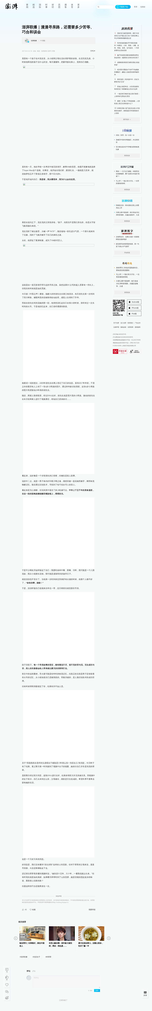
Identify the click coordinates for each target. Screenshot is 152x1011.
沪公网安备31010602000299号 (123, 337)
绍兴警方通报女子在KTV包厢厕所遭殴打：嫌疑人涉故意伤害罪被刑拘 (126, 72)
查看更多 (127, 155)
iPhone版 (135, 308)
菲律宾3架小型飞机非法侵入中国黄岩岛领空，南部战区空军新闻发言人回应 (127, 110)
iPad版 (134, 314)
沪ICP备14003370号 (119, 334)
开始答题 (127, 252)
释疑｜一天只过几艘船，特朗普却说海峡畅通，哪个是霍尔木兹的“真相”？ (128, 173)
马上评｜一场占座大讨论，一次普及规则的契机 (127, 182)
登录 (135, 7)
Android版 (135, 302)
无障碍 (142, 7)
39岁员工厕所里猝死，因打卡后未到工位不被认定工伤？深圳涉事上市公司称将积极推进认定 (126, 35)
